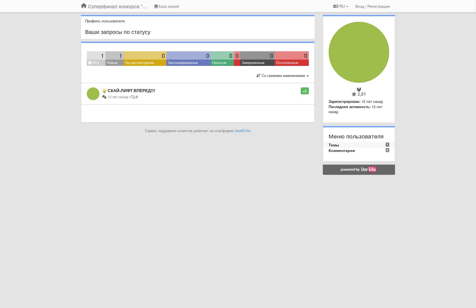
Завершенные (253, 62)
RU (342, 6)
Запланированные (183, 62)
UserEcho (242, 130)
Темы (334, 145)
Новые (112, 62)
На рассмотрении (139, 62)
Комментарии (342, 150)
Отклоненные (287, 62)
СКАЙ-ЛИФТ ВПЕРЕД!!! (131, 90)
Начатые (219, 62)
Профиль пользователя (105, 20)
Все (95, 62)
